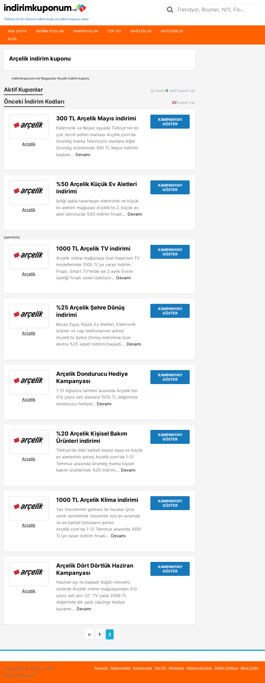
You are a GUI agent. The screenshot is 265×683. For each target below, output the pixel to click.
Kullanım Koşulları (199, 668)
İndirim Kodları (120, 668)
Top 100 (114, 31)
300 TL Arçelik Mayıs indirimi (96, 118)
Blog (12, 39)
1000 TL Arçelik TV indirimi (93, 248)
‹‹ (89, 634)
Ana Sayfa (17, 31)
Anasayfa (101, 668)
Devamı (83, 154)
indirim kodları (50, 31)
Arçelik (28, 143)
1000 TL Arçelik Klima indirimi (97, 499)
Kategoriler (172, 31)
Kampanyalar (85, 31)
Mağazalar (140, 31)
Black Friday (250, 668)
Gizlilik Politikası (226, 668)
